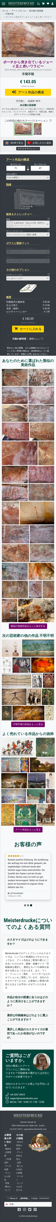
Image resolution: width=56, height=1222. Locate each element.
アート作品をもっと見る (28, 829)
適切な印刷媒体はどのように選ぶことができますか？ (27, 1017)
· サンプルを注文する (19, 1186)
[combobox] (28, 177)
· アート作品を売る (19, 1155)
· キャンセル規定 (7, 1176)
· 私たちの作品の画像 (19, 1169)
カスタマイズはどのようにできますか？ (27, 941)
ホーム (5, 11)
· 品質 (18, 1162)
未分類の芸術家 (36, 11)
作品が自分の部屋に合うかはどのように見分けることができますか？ (27, 1001)
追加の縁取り (11, 174)
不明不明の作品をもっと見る (28, 724)
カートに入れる (30, 329)
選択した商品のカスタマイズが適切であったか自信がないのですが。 (27, 1033)
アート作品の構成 (30, 92)
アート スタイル (18, 11)
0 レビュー (34, 148)
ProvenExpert (17, 893)
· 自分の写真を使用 (19, 1145)
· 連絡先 (7, 1149)
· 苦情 (6, 1183)
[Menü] (3, 4)
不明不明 (9, 14)
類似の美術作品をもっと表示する (28, 626)
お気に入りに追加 (41, 142)
